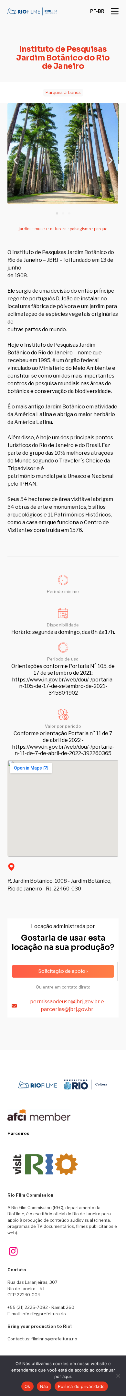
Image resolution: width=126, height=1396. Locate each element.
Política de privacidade (81, 1386)
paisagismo (80, 228)
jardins (25, 228)
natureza (58, 228)
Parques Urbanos (63, 92)
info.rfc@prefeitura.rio (44, 1313)
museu (41, 228)
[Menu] (115, 11)
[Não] (118, 1376)
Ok (27, 1386)
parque (100, 228)
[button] (97, 11)
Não (44, 1386)
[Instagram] (13, 1251)
